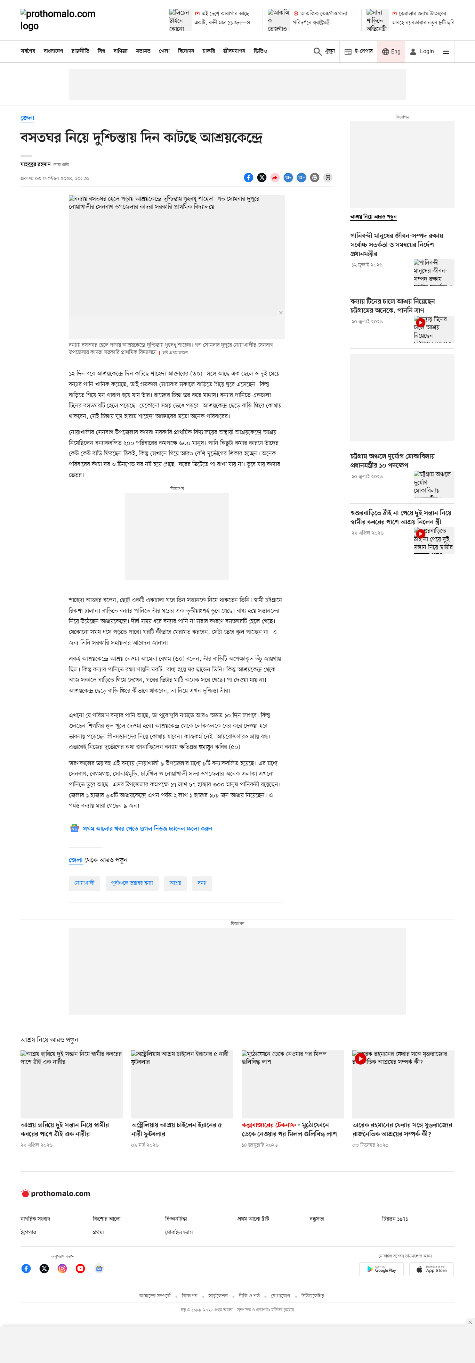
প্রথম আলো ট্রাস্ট (253, 1219)
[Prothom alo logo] (55, 1196)
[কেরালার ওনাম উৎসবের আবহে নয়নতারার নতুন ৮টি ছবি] (378, 20)
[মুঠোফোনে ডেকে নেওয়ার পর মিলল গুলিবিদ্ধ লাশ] (293, 1084)
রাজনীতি (80, 51)
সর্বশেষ (28, 51)
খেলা (164, 51)
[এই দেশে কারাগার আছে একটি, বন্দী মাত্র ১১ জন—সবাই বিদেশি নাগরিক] (180, 20)
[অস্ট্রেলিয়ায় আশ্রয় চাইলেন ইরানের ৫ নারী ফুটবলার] (182, 1084)
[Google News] (99, 1269)
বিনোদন (186, 51)
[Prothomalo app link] (381, 1270)
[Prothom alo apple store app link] (431, 1270)
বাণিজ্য (121, 51)
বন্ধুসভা (317, 1219)
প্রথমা (98, 1233)
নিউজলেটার (312, 1296)
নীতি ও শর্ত (249, 1296)
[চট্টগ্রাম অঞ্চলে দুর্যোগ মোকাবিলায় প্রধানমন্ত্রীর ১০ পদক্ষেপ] (434, 484)
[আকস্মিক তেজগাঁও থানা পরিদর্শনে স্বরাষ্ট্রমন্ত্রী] (279, 20)
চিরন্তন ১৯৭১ (395, 1219)
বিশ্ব (101, 51)
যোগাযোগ (280, 1296)
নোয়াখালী (84, 883)
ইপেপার (28, 1233)
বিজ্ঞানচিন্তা (176, 1219)
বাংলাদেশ (53, 51)
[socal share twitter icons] (262, 181)
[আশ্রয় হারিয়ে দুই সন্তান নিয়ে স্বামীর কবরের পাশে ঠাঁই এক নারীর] (72, 1084)
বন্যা (202, 883)
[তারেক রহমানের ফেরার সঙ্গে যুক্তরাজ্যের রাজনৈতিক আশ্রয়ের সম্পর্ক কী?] (403, 1084)
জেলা (27, 119)
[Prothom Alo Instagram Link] (66, 1270)
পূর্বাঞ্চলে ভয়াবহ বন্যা (132, 883)
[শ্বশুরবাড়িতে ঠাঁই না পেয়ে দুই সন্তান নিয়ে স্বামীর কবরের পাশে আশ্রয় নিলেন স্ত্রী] (434, 540)
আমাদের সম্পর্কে (155, 1296)
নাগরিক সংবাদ (35, 1219)
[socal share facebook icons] (249, 181)
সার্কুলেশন (218, 1296)
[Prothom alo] (67, 20)
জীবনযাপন (234, 51)
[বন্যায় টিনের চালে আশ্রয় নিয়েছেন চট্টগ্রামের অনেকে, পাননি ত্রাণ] (434, 329)
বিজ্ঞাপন (190, 1296)
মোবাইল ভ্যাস (179, 1233)
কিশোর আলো (107, 1219)
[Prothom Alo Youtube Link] (84, 1270)
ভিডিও (260, 51)
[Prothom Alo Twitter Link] (48, 1270)
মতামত (143, 51)
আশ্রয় (175, 883)
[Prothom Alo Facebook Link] (30, 1270)
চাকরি (209, 51)
